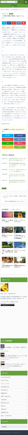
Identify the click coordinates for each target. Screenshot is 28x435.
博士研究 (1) (4, 390)
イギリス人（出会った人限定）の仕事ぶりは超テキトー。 (14, 196)
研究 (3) (3, 406)
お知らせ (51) (4, 380)
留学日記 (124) (5, 402)
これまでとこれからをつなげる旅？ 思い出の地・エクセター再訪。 (16, 175)
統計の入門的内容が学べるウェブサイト (15, 201)
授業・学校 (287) (5, 396)
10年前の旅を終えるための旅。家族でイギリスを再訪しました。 (17, 159)
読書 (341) (4, 409)
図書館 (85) (4, 393)
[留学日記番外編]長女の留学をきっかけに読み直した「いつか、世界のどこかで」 (17, 165)
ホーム (3, 9)
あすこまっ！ (9, 432)
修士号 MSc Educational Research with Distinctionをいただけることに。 (17, 182)
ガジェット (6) (5, 383)
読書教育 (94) (4, 412)
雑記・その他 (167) (6, 415)
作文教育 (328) (5, 386)
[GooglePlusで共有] (14, 22)
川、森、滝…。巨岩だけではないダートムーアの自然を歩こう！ (17, 170)
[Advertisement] (14, 322)
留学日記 (7, 9)
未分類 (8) (3, 399)
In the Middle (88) (5, 377)
